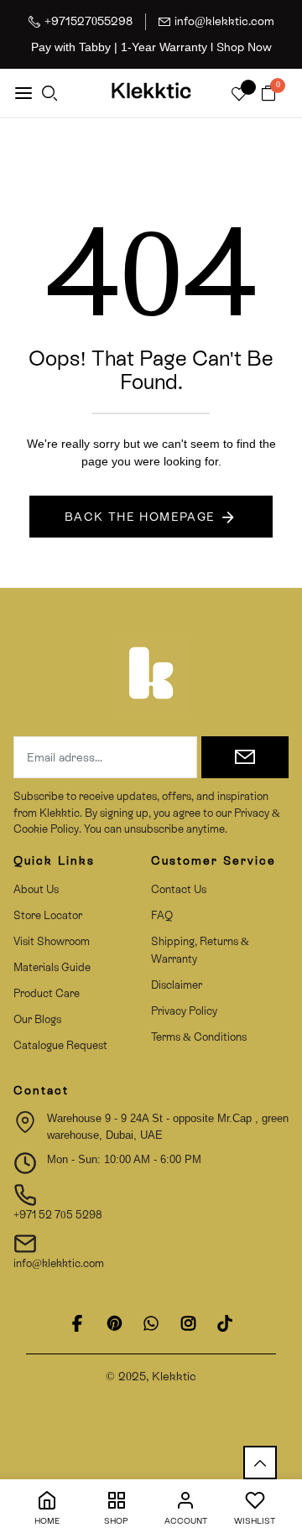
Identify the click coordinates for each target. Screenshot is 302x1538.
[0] (268, 94)
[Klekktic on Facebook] (77, 1323)
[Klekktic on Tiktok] (225, 1323)
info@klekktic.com (224, 21)
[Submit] (245, 757)
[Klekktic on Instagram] (188, 1323)
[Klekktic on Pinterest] (114, 1323)
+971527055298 (88, 21)
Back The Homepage (140, 516)
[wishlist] (239, 95)
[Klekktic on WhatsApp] (151, 1323)
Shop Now (244, 47)
